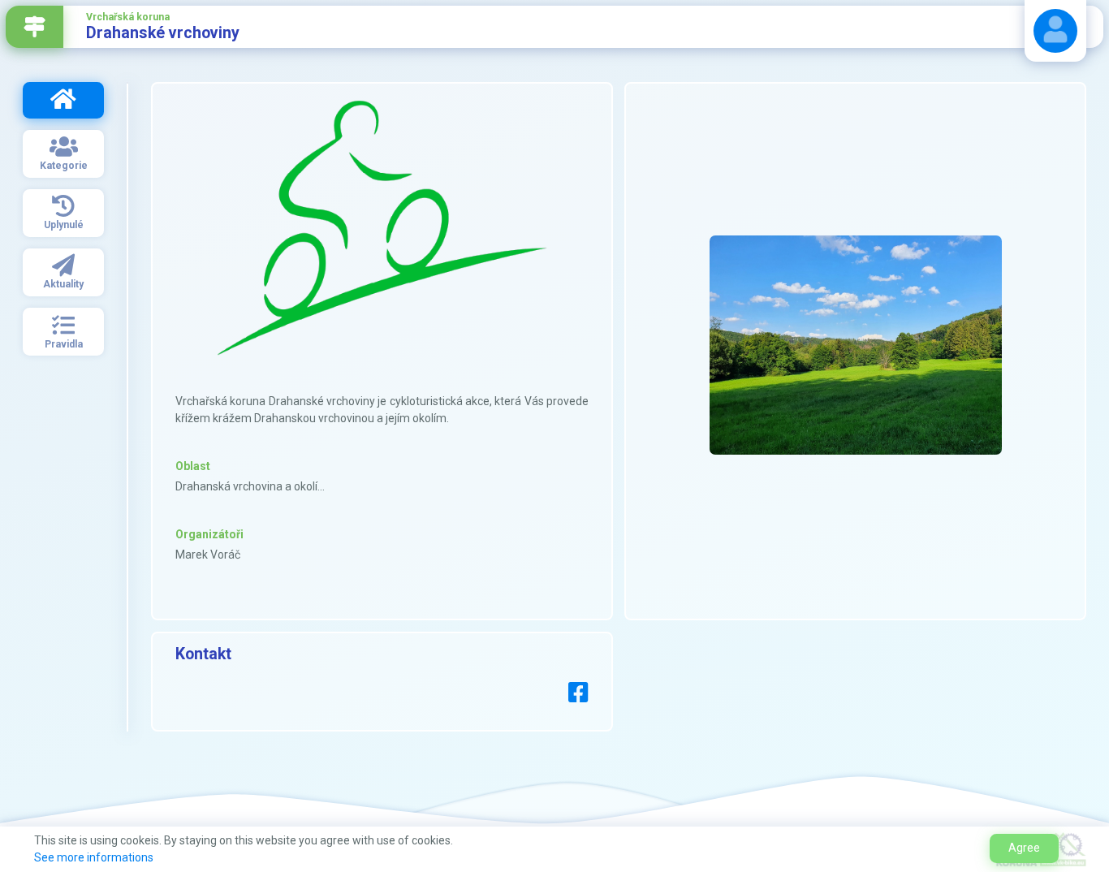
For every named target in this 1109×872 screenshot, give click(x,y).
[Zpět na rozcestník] (34, 27)
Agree (1024, 847)
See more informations (93, 857)
